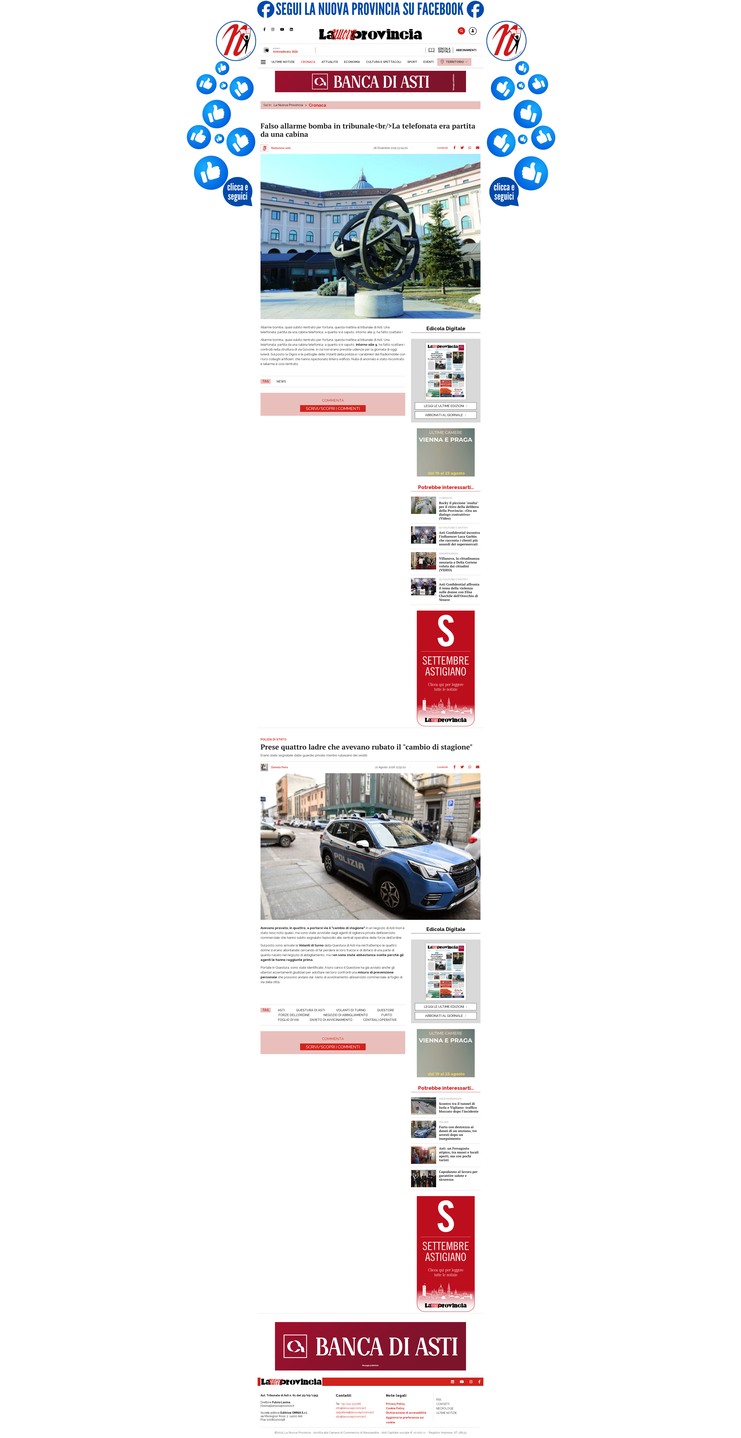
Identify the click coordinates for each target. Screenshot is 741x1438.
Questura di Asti (310, 1010)
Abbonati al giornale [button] (444, 415)
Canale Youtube (285, 29)
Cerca (461, 30)
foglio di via (288, 1020)
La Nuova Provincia (288, 105)
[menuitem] (283, 62)
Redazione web (281, 148)
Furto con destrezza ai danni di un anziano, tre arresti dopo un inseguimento (458, 1133)
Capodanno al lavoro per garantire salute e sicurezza (458, 1175)
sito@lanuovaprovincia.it (351, 1416)
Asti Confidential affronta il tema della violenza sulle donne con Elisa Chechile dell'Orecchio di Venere (459, 592)
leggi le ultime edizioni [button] (444, 406)
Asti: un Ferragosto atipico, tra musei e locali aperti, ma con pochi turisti (459, 1154)
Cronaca (317, 105)
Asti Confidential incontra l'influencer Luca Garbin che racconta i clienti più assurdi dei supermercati (459, 538)
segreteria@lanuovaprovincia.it (355, 1412)
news (281, 381)
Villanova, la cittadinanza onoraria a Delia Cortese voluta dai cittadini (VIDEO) (459, 564)
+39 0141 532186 (351, 1403)
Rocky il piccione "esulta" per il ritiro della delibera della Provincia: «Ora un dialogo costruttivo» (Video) (459, 510)
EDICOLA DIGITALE (444, 50)
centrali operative (380, 1020)
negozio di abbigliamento (345, 1015)
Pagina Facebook (267, 29)
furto (386, 1015)
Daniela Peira (279, 767)
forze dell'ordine (294, 1015)
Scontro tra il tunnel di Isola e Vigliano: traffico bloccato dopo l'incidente (459, 1107)
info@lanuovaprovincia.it (351, 1408)
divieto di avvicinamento (331, 1020)
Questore (385, 1010)
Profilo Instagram (275, 29)
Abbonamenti (466, 50)
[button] (472, 31)
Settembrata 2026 (285, 51)
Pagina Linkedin (294, 29)
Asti (281, 1010)
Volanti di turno (351, 1010)
